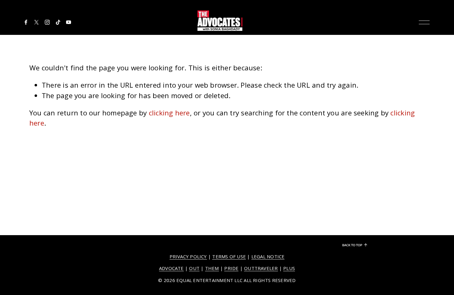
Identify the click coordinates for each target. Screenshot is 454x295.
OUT (194, 268)
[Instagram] (47, 22)
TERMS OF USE (229, 256)
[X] (36, 22)
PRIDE (231, 268)
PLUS (289, 268)
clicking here (169, 113)
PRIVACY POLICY (188, 256)
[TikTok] (58, 22)
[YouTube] (68, 22)
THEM (212, 268)
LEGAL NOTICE (268, 256)
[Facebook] (26, 22)
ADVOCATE (171, 268)
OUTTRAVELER (261, 268)
